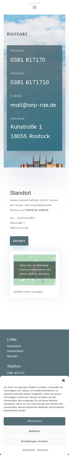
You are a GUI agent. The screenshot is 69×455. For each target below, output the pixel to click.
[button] (63, 380)
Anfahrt (19, 241)
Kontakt (12, 356)
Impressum (42, 450)
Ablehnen (34, 431)
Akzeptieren (34, 421)
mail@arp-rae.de (33, 105)
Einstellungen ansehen (34, 441)
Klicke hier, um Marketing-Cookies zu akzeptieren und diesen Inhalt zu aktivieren (34, 270)
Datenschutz (29, 450)
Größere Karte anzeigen (28, 292)
